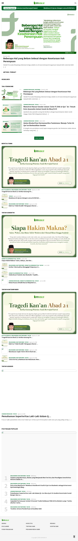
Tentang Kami (30, 526)
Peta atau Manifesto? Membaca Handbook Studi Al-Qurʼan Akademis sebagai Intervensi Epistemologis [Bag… (40, 486)
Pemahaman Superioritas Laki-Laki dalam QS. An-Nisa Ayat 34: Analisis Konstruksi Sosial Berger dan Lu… (40, 494)
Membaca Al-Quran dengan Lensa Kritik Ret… (24, 198)
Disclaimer (5, 526)
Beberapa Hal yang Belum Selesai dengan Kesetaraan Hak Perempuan (34, 60)
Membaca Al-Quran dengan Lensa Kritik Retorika (51, 8)
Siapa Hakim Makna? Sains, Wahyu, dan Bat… (17, 260)
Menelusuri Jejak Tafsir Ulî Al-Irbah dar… (23, 352)
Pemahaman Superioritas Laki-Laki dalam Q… (26, 416)
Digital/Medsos (6, 189)
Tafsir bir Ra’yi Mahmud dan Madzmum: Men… (24, 359)
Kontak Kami (54, 526)
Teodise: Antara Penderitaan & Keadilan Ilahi (26, 509)
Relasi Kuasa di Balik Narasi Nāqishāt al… (23, 283)
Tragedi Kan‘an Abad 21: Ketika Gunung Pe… (17, 191)
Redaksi (52, 523)
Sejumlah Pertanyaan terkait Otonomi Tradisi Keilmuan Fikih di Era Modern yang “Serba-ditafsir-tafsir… (41, 502)
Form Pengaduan (7, 529)
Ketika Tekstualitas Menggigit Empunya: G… (24, 267)
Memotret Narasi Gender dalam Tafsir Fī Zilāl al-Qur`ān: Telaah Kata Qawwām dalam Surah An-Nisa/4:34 (49, 107)
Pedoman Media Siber (33, 529)
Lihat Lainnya (39, 138)
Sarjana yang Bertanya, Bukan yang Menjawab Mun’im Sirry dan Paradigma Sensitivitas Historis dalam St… (40, 478)
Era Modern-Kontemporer (19, 189)
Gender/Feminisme (28, 89)
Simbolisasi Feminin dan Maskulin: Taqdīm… (24, 275)
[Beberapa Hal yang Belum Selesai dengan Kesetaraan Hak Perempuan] (39, 33)
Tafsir (36, 104)
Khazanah (37, 89)
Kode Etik (29, 523)
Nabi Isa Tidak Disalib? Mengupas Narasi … (23, 206)
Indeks (4, 523)
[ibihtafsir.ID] (39, 3)
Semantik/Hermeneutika (9, 258)
